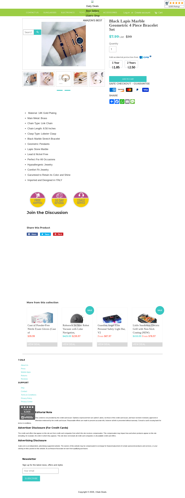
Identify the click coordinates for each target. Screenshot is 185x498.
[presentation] (26, 80)
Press (23, 369)
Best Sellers (92, 11)
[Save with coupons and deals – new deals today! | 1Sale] (92, 2)
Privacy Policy (26, 398)
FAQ (22, 388)
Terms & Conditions (28, 395)
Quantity (112, 43)
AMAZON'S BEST (92, 20)
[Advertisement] (141, 154)
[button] (60, 90)
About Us (24, 365)
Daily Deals (92, 6)
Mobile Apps (26, 372)
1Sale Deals (100, 492)
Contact (24, 391)
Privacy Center (27, 402)
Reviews (24, 379)
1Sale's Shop (93, 15)
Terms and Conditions (68, 483)
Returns (24, 376)
